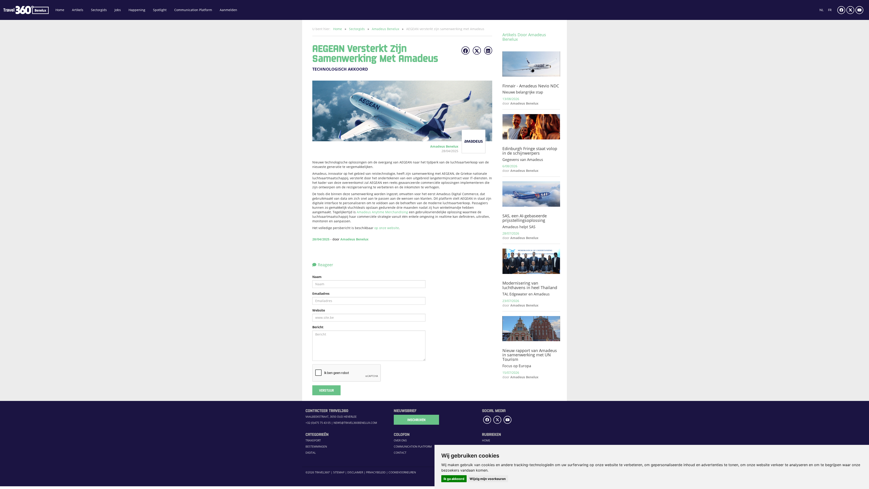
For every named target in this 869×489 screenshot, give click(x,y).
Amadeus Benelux (386, 29)
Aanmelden (228, 10)
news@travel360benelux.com (355, 423)
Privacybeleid (376, 472)
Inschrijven (416, 420)
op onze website (386, 228)
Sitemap (338, 472)
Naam (317, 277)
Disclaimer (355, 472)
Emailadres (320, 293)
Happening (137, 10)
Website (318, 310)
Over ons (400, 440)
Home (59, 10)
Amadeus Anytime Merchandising (382, 212)
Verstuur (326, 390)
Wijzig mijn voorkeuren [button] (488, 479)
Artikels (77, 10)
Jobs (118, 10)
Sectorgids (99, 10)
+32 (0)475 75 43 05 (318, 423)
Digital (311, 453)
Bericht (317, 327)
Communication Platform (193, 10)
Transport (313, 440)
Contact (400, 453)
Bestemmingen (316, 446)
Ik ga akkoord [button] (454, 479)
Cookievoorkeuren (402, 472)
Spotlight (160, 10)
